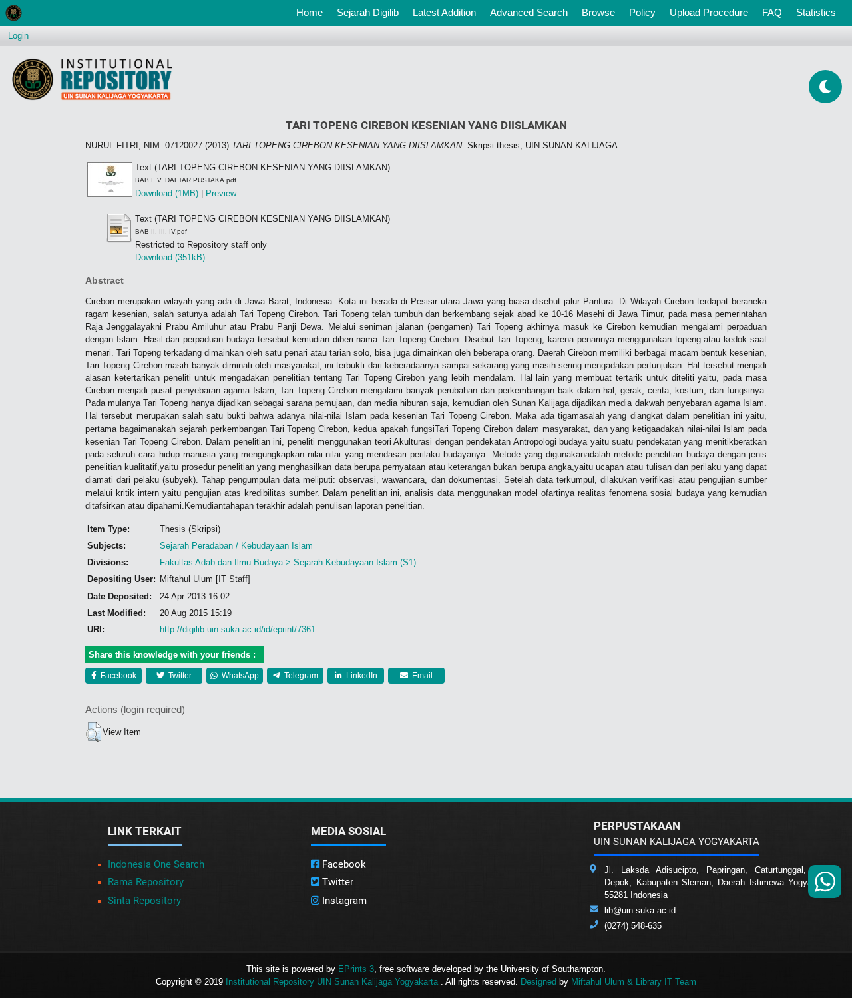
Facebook (117, 675)
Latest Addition (444, 12)
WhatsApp (239, 675)
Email (421, 675)
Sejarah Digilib (368, 12)
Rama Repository (146, 882)
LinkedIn (360, 675)
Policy (642, 12)
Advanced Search (529, 12)
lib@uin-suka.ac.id (640, 910)
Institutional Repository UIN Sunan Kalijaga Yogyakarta (333, 982)
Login (18, 36)
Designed (538, 982)
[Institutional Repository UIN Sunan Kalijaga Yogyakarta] (92, 79)
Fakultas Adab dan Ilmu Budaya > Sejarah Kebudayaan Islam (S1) (288, 562)
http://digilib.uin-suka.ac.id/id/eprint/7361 (238, 629)
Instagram (343, 901)
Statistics (816, 12)
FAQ (772, 12)
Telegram (300, 675)
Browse (598, 12)
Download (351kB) (170, 257)
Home (312, 12)
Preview (221, 193)
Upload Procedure (709, 12)
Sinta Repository (144, 901)
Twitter (179, 675)
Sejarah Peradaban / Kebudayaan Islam (236, 546)
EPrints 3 (356, 969)
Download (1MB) (166, 193)
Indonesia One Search (156, 864)
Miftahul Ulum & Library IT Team (633, 982)
